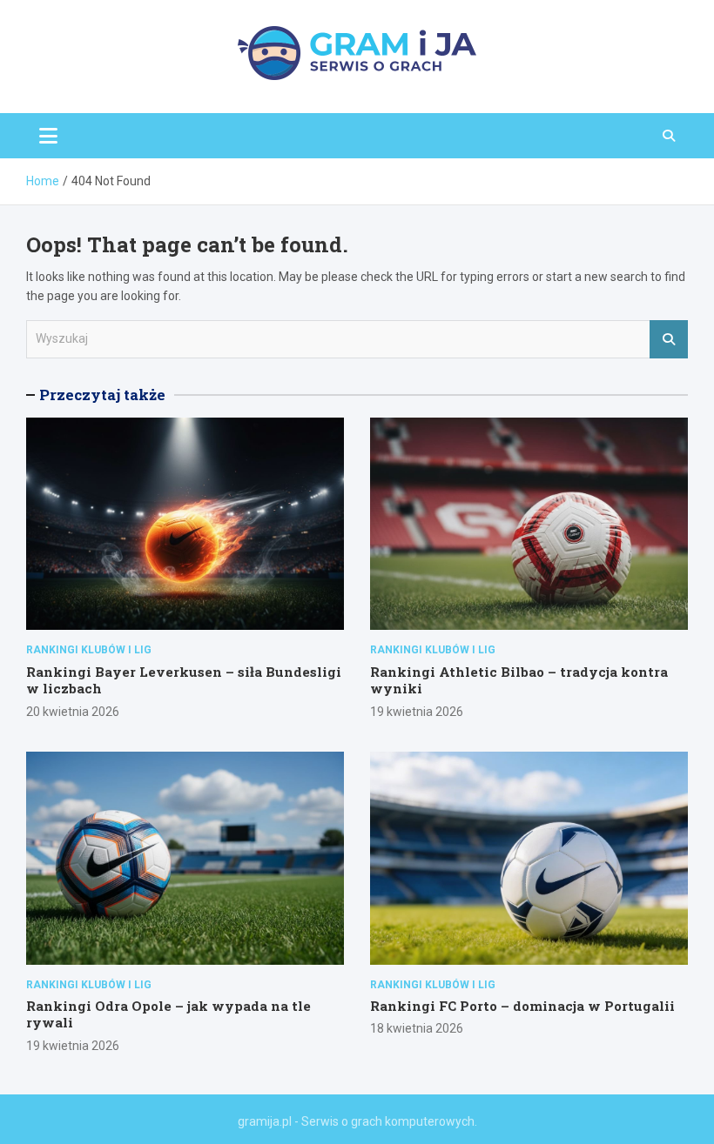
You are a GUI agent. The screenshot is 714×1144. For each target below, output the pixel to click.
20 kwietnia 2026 (72, 712)
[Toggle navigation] (48, 135)
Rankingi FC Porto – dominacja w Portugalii (522, 1005)
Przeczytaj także (102, 395)
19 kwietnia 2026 (416, 712)
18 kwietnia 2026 (416, 1028)
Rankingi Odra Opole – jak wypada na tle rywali (168, 1014)
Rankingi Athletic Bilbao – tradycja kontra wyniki (519, 680)
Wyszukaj (669, 339)
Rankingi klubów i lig (89, 650)
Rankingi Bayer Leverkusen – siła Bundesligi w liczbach (183, 680)
